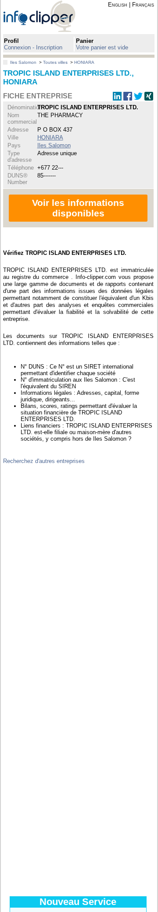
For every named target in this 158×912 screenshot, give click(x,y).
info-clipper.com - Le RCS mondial (47, 16)
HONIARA (84, 62)
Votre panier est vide (102, 47)
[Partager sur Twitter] (138, 98)
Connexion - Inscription (33, 47)
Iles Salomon (23, 62)
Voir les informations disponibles (78, 208)
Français (143, 4)
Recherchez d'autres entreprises (44, 461)
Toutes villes (55, 62)
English (117, 4)
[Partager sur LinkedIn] (117, 98)
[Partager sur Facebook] (127, 98)
